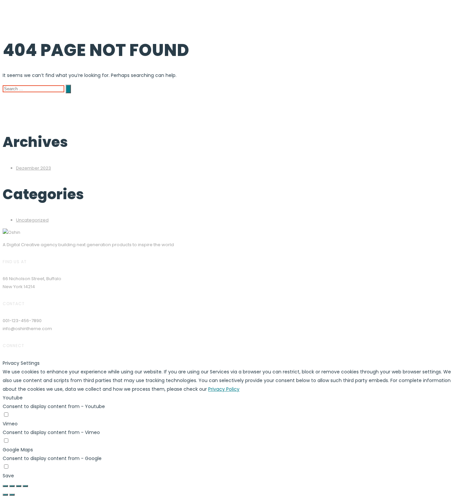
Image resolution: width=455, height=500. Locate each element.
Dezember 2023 (33, 168)
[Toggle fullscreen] (18, 486)
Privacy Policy (223, 389)
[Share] (12, 486)
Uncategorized (32, 220)
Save (8, 475)
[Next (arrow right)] (12, 495)
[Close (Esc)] (5, 486)
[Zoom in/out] (25, 486)
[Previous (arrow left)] (5, 495)
